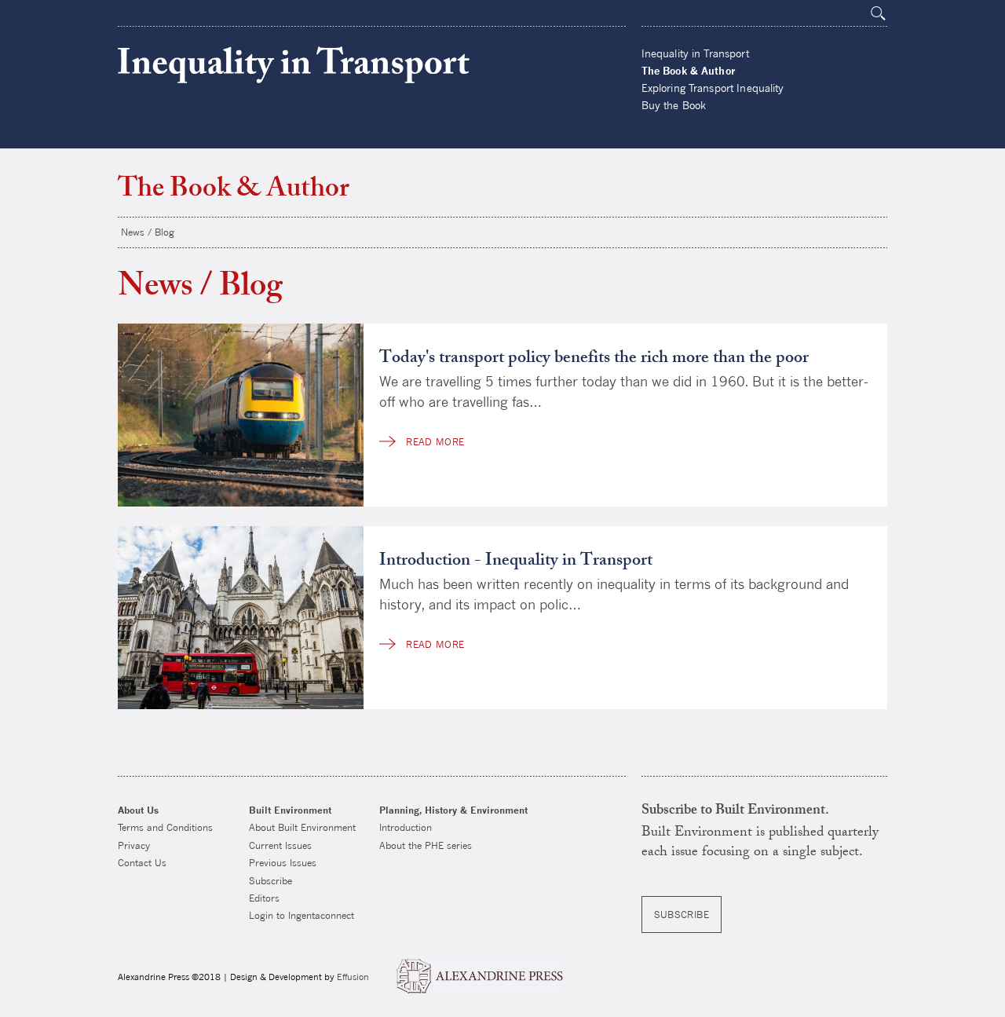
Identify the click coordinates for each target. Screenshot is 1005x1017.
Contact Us (142, 863)
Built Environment (290, 810)
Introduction (405, 827)
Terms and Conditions (165, 827)
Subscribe (270, 881)
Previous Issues (282, 863)
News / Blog (147, 232)
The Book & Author (688, 70)
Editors (264, 898)
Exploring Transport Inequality (712, 88)
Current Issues (280, 845)
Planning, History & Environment (453, 810)
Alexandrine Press (480, 976)
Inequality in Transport (294, 65)
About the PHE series (425, 845)
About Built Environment (302, 827)
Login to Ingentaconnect (301, 915)
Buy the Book (674, 105)
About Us (138, 810)
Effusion (353, 976)
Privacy (134, 845)
